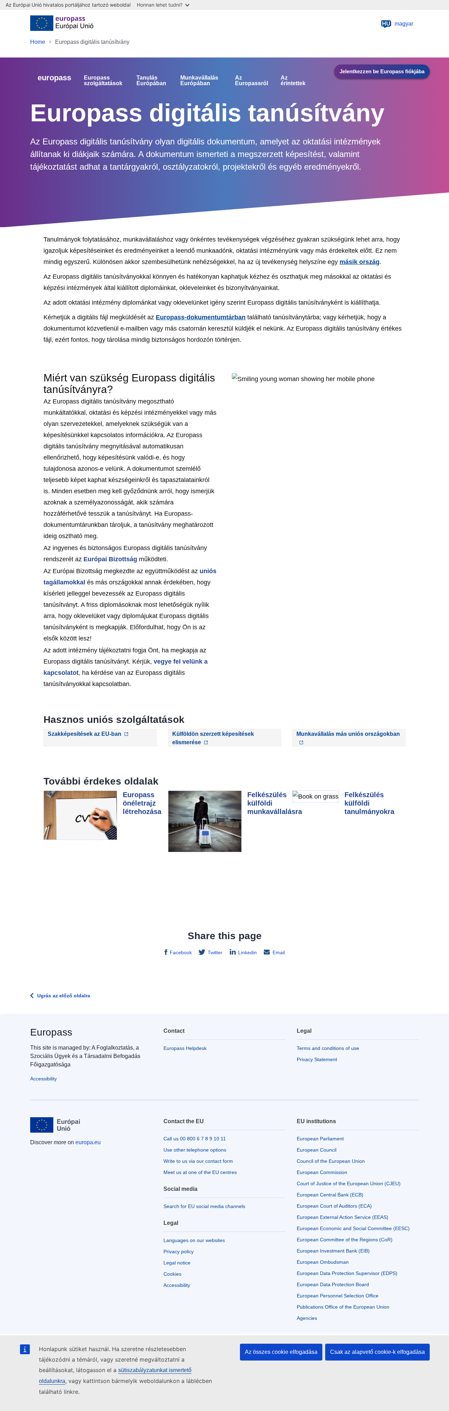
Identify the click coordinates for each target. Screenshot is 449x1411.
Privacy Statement (317, 1059)
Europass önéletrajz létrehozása (142, 803)
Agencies (307, 1318)
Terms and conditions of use (328, 1048)
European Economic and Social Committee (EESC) (353, 1228)
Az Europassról (251, 80)
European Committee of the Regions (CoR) (345, 1239)
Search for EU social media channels (204, 1206)
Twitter (215, 952)
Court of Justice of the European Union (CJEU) (349, 1183)
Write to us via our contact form (198, 1161)
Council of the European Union (331, 1161)
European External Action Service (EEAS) (342, 1217)
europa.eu (88, 1142)
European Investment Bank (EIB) (333, 1251)
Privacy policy (178, 1251)
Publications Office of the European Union (343, 1307)
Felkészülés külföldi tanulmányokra (369, 803)
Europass (51, 1032)
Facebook (181, 952)
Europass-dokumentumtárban (201, 317)
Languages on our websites (194, 1240)
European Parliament (320, 1138)
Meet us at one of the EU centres (200, 1172)
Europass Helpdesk (185, 1048)
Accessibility (43, 1078)
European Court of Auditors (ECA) (334, 1206)
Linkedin (247, 952)
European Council (316, 1150)
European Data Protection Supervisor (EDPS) (347, 1273)
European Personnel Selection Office (337, 1295)
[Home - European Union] (61, 23)
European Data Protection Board (333, 1284)
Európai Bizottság (110, 559)
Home (37, 42)
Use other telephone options (194, 1150)
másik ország (360, 261)
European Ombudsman (323, 1262)
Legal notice (176, 1263)
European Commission (322, 1172)
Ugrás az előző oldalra (63, 995)
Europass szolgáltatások (103, 80)
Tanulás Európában (151, 80)
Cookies (172, 1274)
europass (54, 77)
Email (279, 952)
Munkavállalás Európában (199, 80)
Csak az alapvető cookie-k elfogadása (377, 1352)
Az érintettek (293, 80)
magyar (397, 24)
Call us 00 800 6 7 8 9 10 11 (194, 1138)
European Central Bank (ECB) (330, 1195)
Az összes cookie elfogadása (281, 1352)
